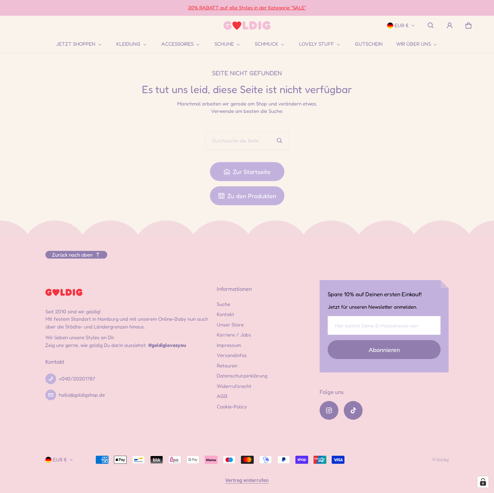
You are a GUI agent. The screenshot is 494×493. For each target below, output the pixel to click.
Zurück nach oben (72, 255)
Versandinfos (232, 355)
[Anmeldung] (449, 25)
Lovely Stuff (316, 44)
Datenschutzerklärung (242, 375)
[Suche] (279, 140)
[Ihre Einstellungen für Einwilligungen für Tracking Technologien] (483, 482)
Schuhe (224, 44)
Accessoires (177, 44)
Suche (223, 304)
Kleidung (128, 44)
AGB (222, 396)
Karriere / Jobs (234, 334)
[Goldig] (247, 25)
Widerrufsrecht (234, 386)
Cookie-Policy (232, 406)
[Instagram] (329, 410)
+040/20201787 (77, 378)
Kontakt (225, 314)
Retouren (227, 365)
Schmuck (266, 44)
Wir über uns (413, 44)
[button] (430, 25)
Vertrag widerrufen (247, 480)
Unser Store (230, 324)
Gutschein (369, 44)
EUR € (402, 25)
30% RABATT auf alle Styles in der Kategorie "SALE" (247, 7)
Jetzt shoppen (75, 44)
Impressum (229, 345)
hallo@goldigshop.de (82, 395)
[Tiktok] (353, 410)
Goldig (442, 459)
